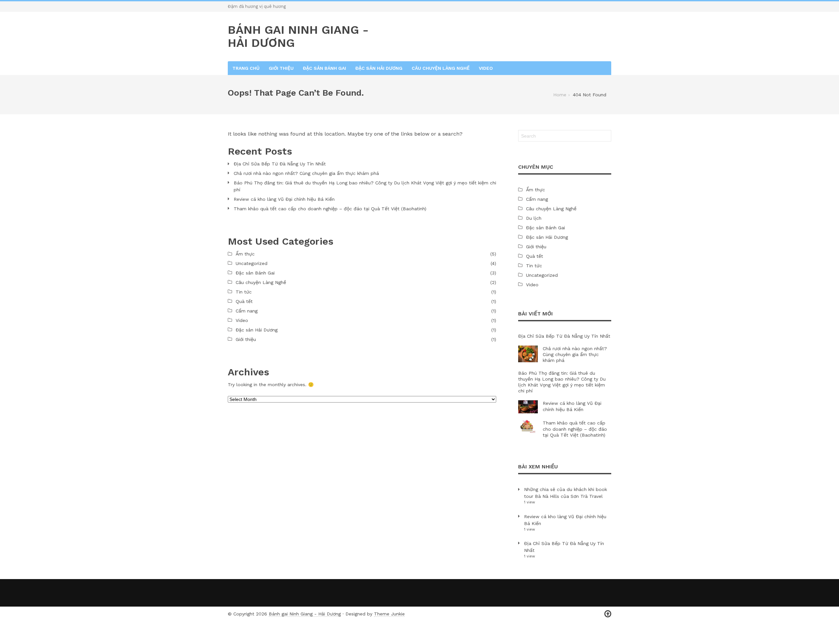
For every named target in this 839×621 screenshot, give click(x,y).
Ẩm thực (245, 253)
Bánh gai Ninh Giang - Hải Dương (305, 613)
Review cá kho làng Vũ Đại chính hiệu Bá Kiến (284, 199)
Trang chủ (246, 68)
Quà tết (244, 301)
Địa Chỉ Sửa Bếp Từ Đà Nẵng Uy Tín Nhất (280, 163)
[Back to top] (607, 614)
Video (486, 68)
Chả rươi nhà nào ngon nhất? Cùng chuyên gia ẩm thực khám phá (306, 173)
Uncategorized (251, 263)
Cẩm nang (247, 310)
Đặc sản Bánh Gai (324, 68)
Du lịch (533, 218)
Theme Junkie (389, 613)
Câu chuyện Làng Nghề (441, 68)
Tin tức (244, 291)
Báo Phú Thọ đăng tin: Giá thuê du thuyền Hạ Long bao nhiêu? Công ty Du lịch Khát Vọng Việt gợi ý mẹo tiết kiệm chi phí (365, 186)
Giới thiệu (281, 68)
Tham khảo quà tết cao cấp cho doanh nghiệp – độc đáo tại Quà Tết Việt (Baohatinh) (330, 208)
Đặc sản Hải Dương (378, 68)
